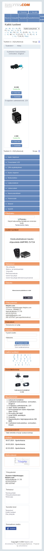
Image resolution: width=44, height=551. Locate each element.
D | (16, 28)
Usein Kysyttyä (11, 276)
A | (6, 28)
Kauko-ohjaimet (13, 173)
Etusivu (8, 18)
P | (21, 32)
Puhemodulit (12, 198)
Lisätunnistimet (13, 183)
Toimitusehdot (11, 493)
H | (12, 30)
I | (15, 30)
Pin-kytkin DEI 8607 (15, 413)
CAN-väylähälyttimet (15, 167)
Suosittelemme (33, 18)
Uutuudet (14, 18)
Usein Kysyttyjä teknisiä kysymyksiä (19, 278)
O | (17, 32)
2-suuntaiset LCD (14, 162)
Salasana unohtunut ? (22, 345)
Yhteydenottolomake (13, 495)
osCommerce (23, 546)
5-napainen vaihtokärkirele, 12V (16, 100)
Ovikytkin (11, 417)
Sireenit (10, 204)
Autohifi (10, 209)
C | (13, 28)
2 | (28, 34)
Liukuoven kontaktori (22, 390)
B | (9, 28)
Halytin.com (28, 542)
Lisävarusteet (12, 188)
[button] (23, 12)
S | (29, 32)
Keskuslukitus (12, 178)
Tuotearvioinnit (12, 430)
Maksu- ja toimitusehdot (14, 269)
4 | (33, 34)
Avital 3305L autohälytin (17, 415)
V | (7, 34)
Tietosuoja (9, 497)
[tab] (22, 157)
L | (8, 32)
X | (14, 34)
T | (33, 32)
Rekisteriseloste (12, 273)
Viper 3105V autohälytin (17, 407)
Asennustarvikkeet (14, 193)
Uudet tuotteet (12, 230)
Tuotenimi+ (10, 46)
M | (11, 32)
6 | (15, 36)
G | (8, 30)
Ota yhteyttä (10, 267)
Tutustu (8, 283)
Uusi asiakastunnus (22, 347)
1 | (24, 34)
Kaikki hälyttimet (13, 157)
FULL (26, 36)
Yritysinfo (9, 271)
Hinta (19, 46)
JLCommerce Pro (10, 544)
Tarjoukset (23, 18)
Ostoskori (9, 322)
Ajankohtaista (15, 440)
